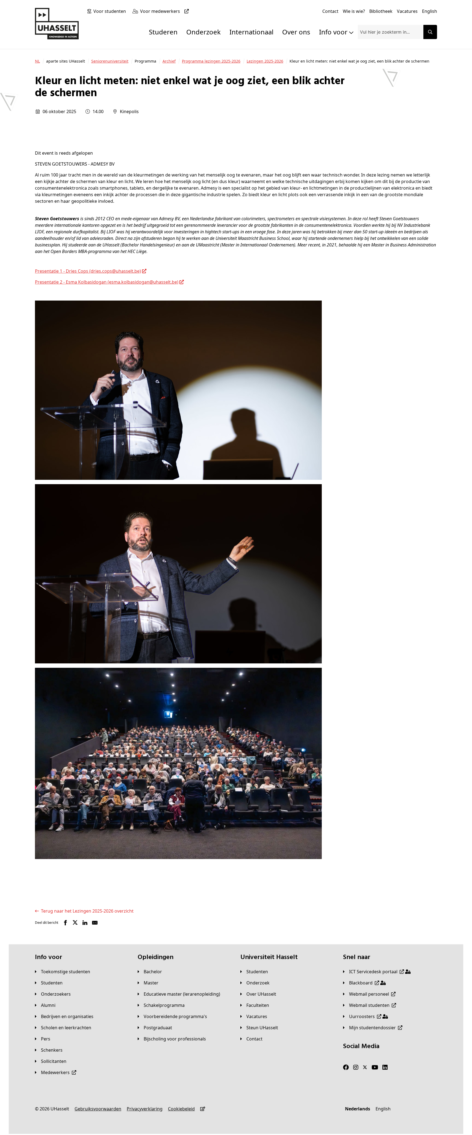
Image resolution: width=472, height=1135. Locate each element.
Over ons (296, 31)
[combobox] (390, 32)
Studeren (163, 31)
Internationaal (251, 31)
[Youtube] (374, 1067)
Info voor (334, 31)
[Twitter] (365, 1067)
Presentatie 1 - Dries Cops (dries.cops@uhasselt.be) (88, 271)
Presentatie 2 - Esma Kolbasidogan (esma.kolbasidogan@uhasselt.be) (106, 282)
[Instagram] (355, 1067)
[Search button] (430, 32)
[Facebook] (346, 1067)
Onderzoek (203, 31)
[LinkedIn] (385, 1067)
